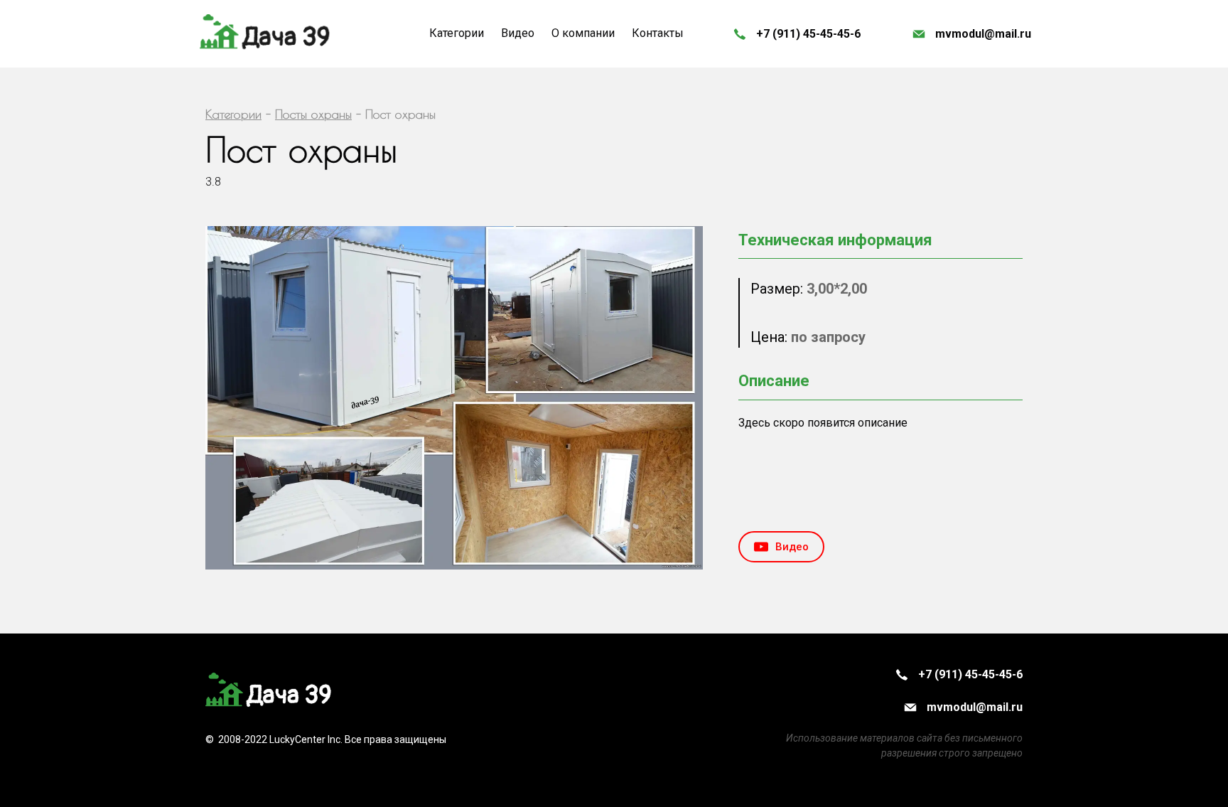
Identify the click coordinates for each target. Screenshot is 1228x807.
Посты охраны (313, 114)
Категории (233, 114)
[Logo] (266, 33)
